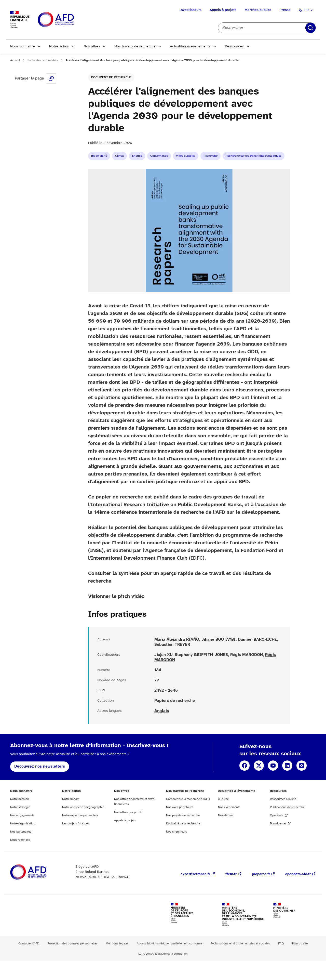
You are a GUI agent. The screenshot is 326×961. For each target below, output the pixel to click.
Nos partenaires (20, 831)
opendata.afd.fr (298, 874)
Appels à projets (223, 10)
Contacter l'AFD (28, 943)
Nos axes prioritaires (180, 807)
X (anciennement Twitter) (259, 765)
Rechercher (310, 28)
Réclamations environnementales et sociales (240, 943)
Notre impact (70, 799)
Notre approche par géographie (83, 807)
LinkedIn (287, 765)
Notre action (59, 46)
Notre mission (19, 799)
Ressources (234, 46)
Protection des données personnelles (72, 943)
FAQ (281, 943)
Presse (285, 10)
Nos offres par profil (127, 812)
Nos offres (92, 46)
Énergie (137, 155)
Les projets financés (75, 823)
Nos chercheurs (176, 831)
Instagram (301, 765)
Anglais (161, 711)
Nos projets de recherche (183, 815)
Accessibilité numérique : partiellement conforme (169, 943)
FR (306, 10)
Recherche (210, 155)
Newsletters (226, 815)
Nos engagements (22, 815)
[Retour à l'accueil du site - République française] (67, 20)
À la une (223, 799)
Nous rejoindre (20, 839)
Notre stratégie (20, 807)
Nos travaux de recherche (135, 46)
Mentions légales (117, 943)
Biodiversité (99, 155)
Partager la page (51, 78)
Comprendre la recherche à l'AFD (188, 799)
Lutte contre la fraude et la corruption (163, 953)
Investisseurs (190, 10)
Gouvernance (159, 155)
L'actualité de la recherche (183, 823)
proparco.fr (261, 874)
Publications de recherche (287, 807)
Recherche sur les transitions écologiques (253, 155)
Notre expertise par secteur (80, 815)
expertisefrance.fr (195, 874)
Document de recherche (111, 77)
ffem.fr (231, 874)
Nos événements (229, 807)
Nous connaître (22, 46)
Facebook (244, 765)
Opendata (276, 815)
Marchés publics (257, 10)
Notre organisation (22, 823)
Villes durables (185, 155)
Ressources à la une (283, 799)
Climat (119, 155)
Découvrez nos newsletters (39, 766)
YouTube (273, 765)
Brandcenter (278, 823)
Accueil (15, 60)
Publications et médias (43, 60)
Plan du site (300, 943)
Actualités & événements (190, 46)
